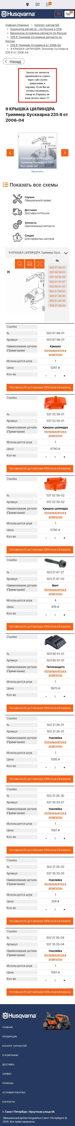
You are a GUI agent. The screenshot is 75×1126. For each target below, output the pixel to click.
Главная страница (17, 25)
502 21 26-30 (57, 296)
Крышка (55, 346)
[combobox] (37, 252)
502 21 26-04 (57, 305)
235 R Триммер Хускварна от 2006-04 (35, 45)
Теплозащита (55, 667)
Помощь (7, 1083)
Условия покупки (13, 1092)
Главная (7, 1027)
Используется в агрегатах (55, 352)
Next (64, 152)
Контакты (37, 4)
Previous (10, 152)
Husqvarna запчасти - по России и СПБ (36, 29)
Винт (55, 585)
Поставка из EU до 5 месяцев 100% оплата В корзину (40, 387)
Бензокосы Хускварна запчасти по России (38, 33)
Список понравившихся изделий (47, 4)
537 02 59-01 (57, 272)
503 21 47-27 (57, 281)
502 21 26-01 (57, 291)
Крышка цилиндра (55, 427)
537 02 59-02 (57, 277)
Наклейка (55, 738)
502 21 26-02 (57, 300)
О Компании (10, 1055)
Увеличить (37, 171)
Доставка (27, 4)
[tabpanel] (37, 152)
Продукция (9, 1036)
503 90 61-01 (57, 286)
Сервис (6, 1074)
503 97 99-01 (57, 267)
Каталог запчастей (47, 25)
